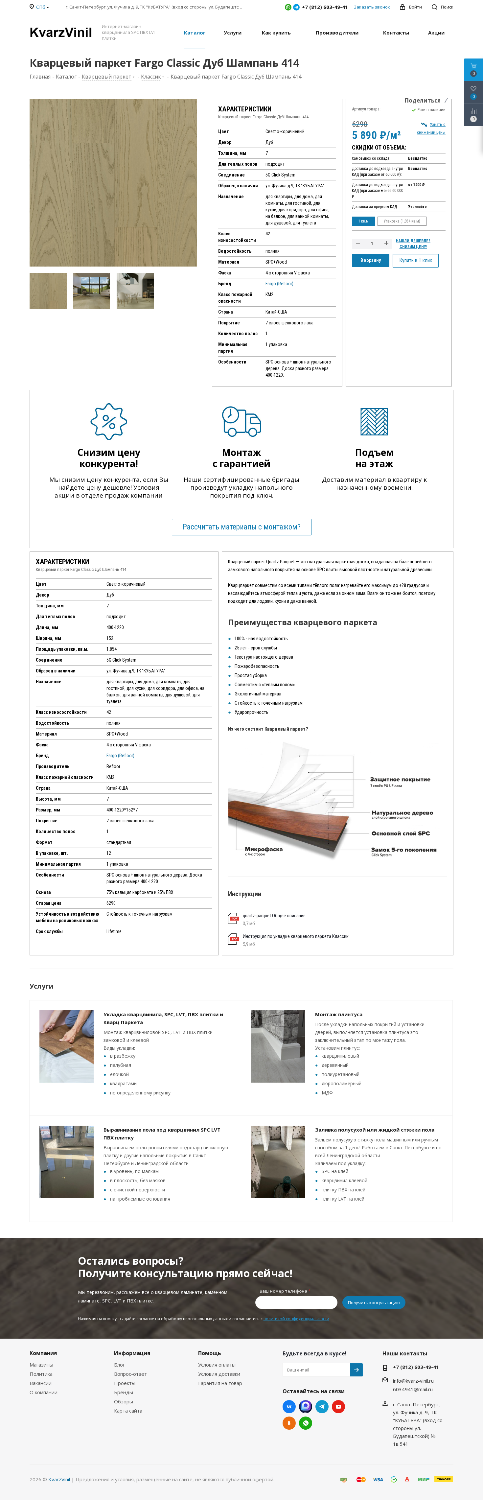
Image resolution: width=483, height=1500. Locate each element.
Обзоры (123, 1401)
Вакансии (41, 1383)
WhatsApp (288, 7)
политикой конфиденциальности (296, 1319)
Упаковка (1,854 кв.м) (402, 221)
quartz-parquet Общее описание (274, 916)
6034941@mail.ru (413, 1389)
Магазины (41, 1364)
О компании (44, 1392)
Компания (43, 1353)
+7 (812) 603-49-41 (416, 1367)
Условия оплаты (217, 1364)
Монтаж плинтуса (338, 1014)
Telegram (296, 7)
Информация (132, 1353)
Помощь (209, 1353)
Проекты (124, 1383)
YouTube (338, 1406)
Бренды (123, 1392)
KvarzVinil (59, 1479)
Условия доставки (219, 1374)
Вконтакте (289, 1406)
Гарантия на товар (220, 1383)
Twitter (305, 1406)
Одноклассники (289, 1423)
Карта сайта (128, 1410)
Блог (119, 1364)
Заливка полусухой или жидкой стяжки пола (374, 1129)
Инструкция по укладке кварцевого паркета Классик (296, 936)
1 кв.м (363, 221)
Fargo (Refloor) (279, 283)
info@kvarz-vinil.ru (413, 1380)
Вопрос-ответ (130, 1374)
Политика (41, 1374)
